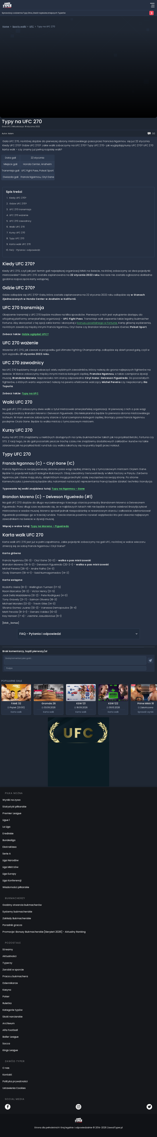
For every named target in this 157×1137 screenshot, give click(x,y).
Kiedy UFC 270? (17, 197)
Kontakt (7, 1074)
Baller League (10, 1037)
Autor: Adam (8, 133)
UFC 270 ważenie (18, 215)
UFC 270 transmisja (20, 209)
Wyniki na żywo (11, 800)
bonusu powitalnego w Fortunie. (97, 323)
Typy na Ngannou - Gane (68, 488)
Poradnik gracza (12, 925)
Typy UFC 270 (16, 238)
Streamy (7, 949)
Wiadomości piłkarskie (15, 887)
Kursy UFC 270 (17, 232)
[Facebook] (7, 1107)
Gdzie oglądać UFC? (35, 334)
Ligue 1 (6, 820)
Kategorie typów (12, 1010)
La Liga (6, 827)
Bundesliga (8, 840)
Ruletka (6, 1003)
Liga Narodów (10, 860)
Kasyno (6, 990)
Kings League (10, 1050)
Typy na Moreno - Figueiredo (50, 526)
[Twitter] (149, 1107)
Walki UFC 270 (17, 226)
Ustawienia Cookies (14, 1088)
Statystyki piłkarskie (14, 806)
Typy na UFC (30, 393)
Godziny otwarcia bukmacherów (22, 905)
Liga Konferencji (11, 880)
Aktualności (9, 956)
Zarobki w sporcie (13, 969)
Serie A (6, 853)
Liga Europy (9, 874)
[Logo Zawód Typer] (7, 5)
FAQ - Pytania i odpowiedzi (24, 250)
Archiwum (8, 1023)
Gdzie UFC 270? (18, 203)
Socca (6, 1043)
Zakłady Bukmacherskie (16, 918)
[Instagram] (78, 1107)
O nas (5, 1068)
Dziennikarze (10, 983)
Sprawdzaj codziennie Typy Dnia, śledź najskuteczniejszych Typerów (34, 13)
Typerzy (7, 963)
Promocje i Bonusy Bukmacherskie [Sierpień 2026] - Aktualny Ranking (44, 932)
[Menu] (152, 5)
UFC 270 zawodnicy (20, 221)
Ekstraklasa (9, 847)
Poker (6, 996)
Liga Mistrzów (10, 867)
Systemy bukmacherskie (17, 911)
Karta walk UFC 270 (20, 244)
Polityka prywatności (15, 1081)
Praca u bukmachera (15, 976)
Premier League (11, 813)
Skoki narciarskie (12, 1016)
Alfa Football (10, 1030)
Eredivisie (7, 833)
